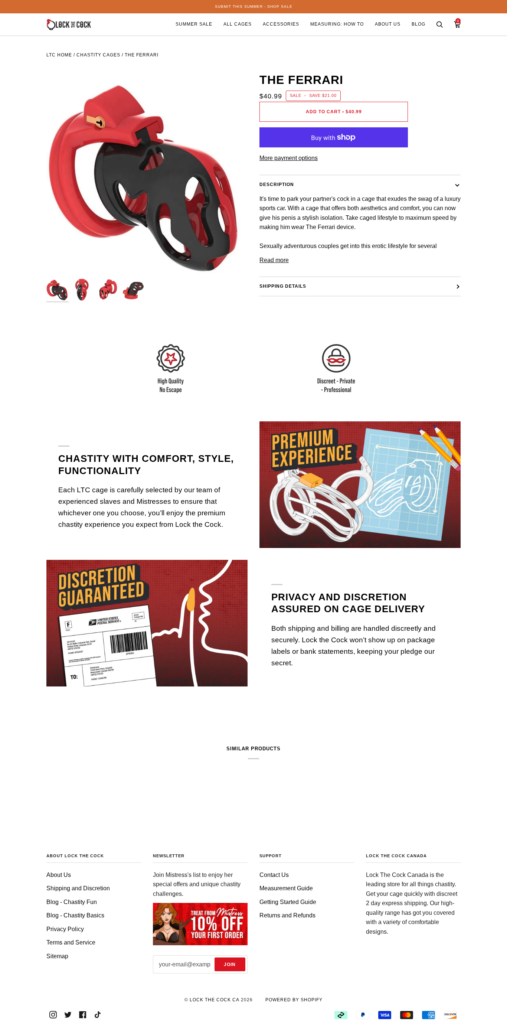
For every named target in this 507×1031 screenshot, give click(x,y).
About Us (58, 875)
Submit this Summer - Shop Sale (253, 6)
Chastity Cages (98, 55)
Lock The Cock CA (214, 999)
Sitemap (57, 956)
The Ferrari (141, 55)
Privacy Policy (65, 929)
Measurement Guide (286, 888)
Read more (274, 260)
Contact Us (274, 875)
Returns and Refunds (287, 915)
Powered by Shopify (294, 999)
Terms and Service (70, 942)
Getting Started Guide (287, 902)
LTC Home (59, 55)
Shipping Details (282, 286)
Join (230, 964)
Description (276, 184)
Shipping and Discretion (78, 888)
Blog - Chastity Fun (71, 902)
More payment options (288, 158)
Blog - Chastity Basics (75, 915)
